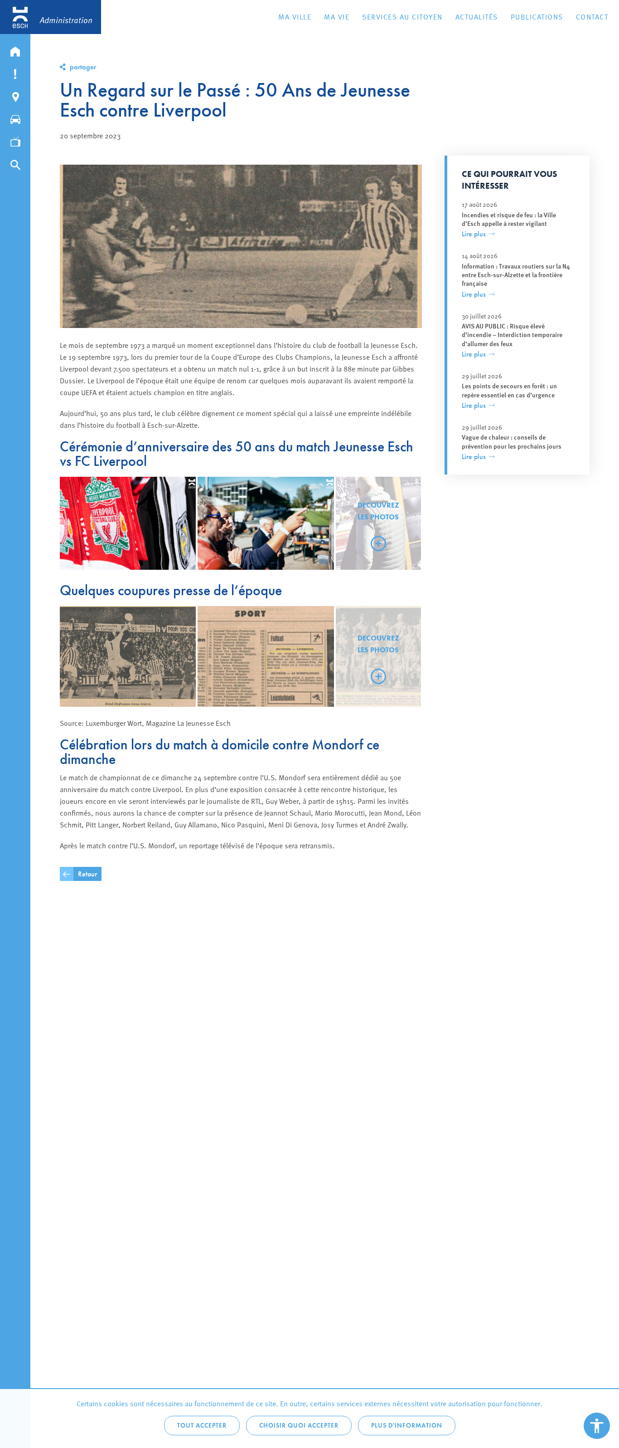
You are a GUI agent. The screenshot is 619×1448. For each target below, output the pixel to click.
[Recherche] (15, 163)
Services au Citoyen (402, 16)
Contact (592, 16)
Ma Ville (294, 16)
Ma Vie (336, 16)
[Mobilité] (15, 117)
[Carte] (15, 94)
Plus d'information (406, 1425)
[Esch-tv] (15, 140)
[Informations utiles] (15, 72)
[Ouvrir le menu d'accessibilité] (597, 1426)
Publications (537, 16)
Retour (87, 874)
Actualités (476, 16)
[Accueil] (15, 49)
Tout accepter (202, 1425)
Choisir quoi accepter (299, 1425)
